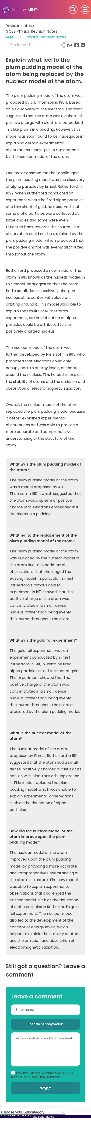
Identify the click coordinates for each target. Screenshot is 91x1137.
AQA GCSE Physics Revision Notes (36, 37)
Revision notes (20, 25)
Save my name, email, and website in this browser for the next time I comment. (42, 1075)
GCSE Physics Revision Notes (33, 31)
